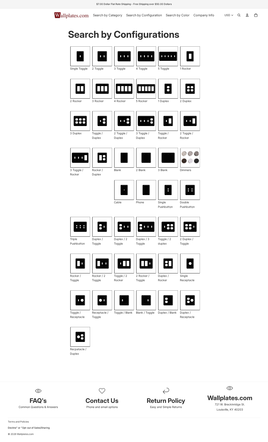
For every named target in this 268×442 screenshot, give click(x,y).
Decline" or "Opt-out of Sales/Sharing (29, 427)
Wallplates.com (25, 434)
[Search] (239, 15)
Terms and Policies (18, 421)
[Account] (247, 15)
